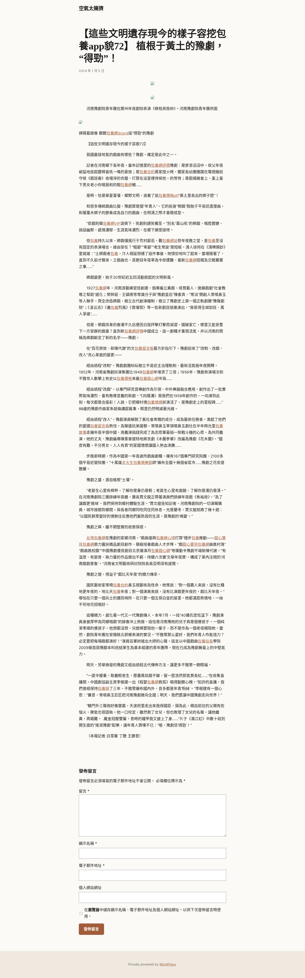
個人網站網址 (90, 887)
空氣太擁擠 (91, 8)
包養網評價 (160, 165)
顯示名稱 (88, 843)
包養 (94, 240)
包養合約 (147, 172)
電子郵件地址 (92, 865)
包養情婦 (154, 402)
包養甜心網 (149, 378)
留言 (84, 791)
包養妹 (103, 688)
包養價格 (124, 378)
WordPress (167, 964)
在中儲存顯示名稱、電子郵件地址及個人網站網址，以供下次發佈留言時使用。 (152, 913)
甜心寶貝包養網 (196, 544)
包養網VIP (111, 223)
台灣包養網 (95, 538)
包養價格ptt (168, 195)
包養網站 (170, 240)
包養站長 (205, 641)
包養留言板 (144, 348)
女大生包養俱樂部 (137, 462)
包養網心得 (165, 538)
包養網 (126, 185)
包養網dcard (117, 133)
